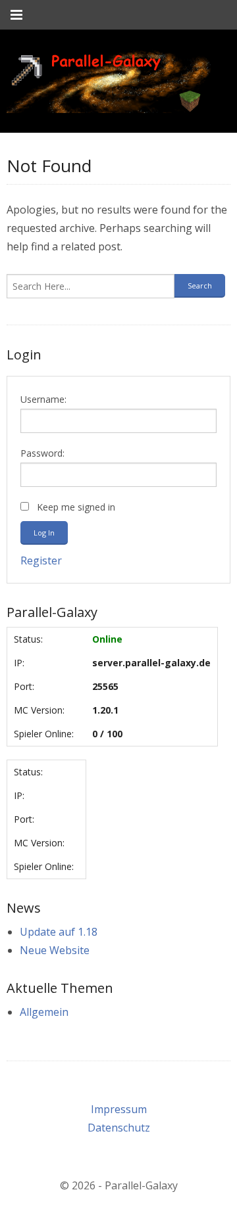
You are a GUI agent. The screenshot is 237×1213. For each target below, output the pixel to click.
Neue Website (55, 950)
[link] (109, 81)
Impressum (119, 1109)
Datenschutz (119, 1127)
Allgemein (44, 1012)
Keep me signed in (76, 507)
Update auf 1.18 (58, 932)
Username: (43, 399)
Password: (42, 453)
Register (41, 560)
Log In (44, 533)
